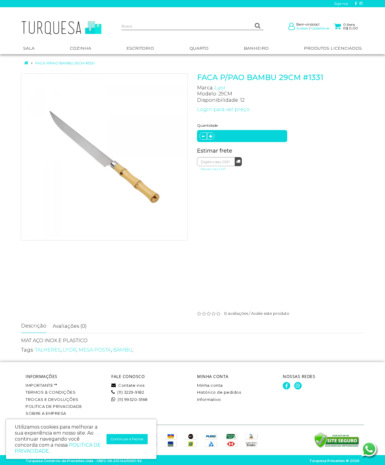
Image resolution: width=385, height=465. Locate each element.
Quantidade (207, 125)
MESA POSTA (95, 350)
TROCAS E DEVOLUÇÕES (52, 399)
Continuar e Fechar (127, 439)
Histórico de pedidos (219, 392)
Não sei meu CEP (213, 169)
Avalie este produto (270, 313)
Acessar (302, 28)
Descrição (33, 326)
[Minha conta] (291, 28)
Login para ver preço (223, 109)
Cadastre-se (320, 28)
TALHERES (48, 350)
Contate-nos (131, 385)
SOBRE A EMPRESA (46, 413)
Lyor (220, 88)
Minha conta (210, 385)
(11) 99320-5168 (132, 399)
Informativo (209, 399)
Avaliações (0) (70, 326)
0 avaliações (236, 313)
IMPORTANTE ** (41, 385)
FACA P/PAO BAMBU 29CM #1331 (64, 63)
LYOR (69, 350)
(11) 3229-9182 (130, 392)
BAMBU (122, 350)
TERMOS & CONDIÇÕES (50, 392)
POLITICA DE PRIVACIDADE (54, 406)
